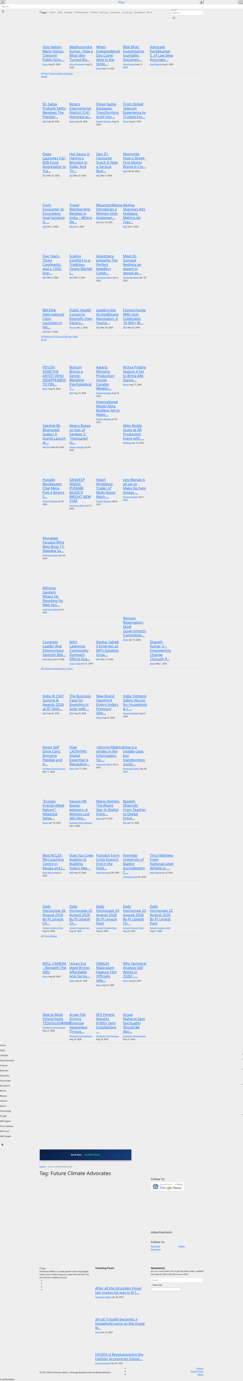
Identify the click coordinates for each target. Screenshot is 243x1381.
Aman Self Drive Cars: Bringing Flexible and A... (52, 755)
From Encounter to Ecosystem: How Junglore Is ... (54, 213)
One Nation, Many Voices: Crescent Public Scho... (53, 53)
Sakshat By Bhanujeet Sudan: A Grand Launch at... (54, 434)
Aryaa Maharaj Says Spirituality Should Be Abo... (134, 1023)
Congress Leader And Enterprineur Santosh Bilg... (54, 648)
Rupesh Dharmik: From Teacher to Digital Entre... (134, 809)
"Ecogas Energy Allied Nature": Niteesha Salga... (53, 809)
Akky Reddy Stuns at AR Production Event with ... (133, 432)
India (2, 1050)
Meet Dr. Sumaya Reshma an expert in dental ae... (132, 264)
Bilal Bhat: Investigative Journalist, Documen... (133, 53)
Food (46, 73)
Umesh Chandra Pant (53, 928)
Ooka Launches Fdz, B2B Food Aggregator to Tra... (54, 162)
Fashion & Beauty (64, 73)
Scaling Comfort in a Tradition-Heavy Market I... (80, 264)
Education (5, 1075)
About (201, 1374)
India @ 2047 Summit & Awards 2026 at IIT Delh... (53, 702)
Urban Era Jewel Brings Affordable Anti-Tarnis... (79, 970)
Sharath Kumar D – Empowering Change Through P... (160, 650)
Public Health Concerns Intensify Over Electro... (81, 316)
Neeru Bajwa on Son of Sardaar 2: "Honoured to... (80, 434)
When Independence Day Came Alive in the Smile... (108, 55)
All (42, 73)
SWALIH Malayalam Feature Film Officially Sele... (106, 972)
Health (44, 76)
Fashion (3, 1101)
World (3, 1090)
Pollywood (59, 336)
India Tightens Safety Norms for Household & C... (135, 702)
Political (3, 1065)
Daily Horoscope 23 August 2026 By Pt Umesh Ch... (134, 915)
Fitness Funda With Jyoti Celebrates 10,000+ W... (134, 316)
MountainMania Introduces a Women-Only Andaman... (109, 211)
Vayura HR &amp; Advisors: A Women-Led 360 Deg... (79, 809)
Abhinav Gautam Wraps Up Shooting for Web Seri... (53, 596)
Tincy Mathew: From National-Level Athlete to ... (162, 861)
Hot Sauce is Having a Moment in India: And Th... (79, 162)
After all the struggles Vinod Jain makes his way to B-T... (118, 1290)
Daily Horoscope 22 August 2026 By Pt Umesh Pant (161, 915)
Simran (72, 327)
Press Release (50, 936)
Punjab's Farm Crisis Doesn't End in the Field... (108, 861)
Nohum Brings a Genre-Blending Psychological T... (80, 378)
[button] (121, 1055)
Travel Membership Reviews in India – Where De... (80, 213)
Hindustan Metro (104, 277)
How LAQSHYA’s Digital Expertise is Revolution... (79, 755)
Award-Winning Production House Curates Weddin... (105, 378)
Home (3, 1045)
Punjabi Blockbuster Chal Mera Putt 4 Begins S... (53, 488)
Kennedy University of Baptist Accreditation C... (134, 864)
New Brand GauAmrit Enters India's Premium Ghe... (107, 704)
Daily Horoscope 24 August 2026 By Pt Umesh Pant (107, 915)
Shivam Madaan (104, 121)
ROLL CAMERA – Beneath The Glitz (54, 967)
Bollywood (49, 336)
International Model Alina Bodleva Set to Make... (108, 408)
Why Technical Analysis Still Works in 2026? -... (134, 970)
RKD (45, 121)
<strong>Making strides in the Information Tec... (109, 753)
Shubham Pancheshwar (54, 768)
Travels (52, 73)
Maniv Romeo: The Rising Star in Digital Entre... (108, 807)
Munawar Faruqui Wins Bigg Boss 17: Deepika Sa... (54, 544)
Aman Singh (75, 663)
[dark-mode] (2, 1144)
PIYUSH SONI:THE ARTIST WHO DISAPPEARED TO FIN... (54, 375)
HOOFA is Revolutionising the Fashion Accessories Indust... (119, 1356)
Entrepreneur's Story (63, 668)
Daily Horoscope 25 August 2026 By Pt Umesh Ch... (80, 915)
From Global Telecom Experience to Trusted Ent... (134, 110)
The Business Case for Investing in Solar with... (80, 702)
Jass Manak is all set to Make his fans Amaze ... (134, 486)
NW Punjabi (5, 1136)
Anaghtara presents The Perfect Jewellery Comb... (107, 264)
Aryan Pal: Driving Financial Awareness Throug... (78, 1023)
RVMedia (127, 443)
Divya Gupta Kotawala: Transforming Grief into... (107, 110)
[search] (174, 17)
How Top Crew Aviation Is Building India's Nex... (81, 861)
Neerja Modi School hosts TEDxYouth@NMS (57, 1018)
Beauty (3, 1095)
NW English (5, 1121)
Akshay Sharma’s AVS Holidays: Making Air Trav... (134, 213)
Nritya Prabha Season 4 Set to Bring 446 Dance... (134, 373)
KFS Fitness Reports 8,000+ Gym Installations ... (106, 1023)
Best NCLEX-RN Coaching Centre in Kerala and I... (54, 861)
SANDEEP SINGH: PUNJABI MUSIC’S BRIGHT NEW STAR (80, 490)
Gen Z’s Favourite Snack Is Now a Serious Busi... (107, 162)
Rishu (45, 64)
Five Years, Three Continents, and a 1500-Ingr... (52, 264)
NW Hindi (4, 1131)
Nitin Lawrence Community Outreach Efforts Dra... (79, 650)
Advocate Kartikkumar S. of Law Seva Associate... (161, 53)
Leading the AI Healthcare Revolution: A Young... (107, 316)
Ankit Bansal (129, 64)
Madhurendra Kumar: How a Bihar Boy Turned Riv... (81, 53)
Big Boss (69, 336)
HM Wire (47, 447)
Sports (3, 1106)
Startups (48, 668)
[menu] (2, 2)
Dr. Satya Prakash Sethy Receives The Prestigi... (54, 110)
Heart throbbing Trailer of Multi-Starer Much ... (106, 488)
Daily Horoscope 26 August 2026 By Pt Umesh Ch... (54, 915)
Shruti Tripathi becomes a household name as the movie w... (120, 1323)
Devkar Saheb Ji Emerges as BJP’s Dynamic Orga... (107, 648)
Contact (200, 1368)
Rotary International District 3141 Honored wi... (80, 110)
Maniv (126, 384)
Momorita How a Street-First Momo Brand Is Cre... (134, 160)
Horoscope (5, 1080)
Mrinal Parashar (77, 64)
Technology (5, 1111)
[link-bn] (173, 1232)
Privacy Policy (197, 1371)
